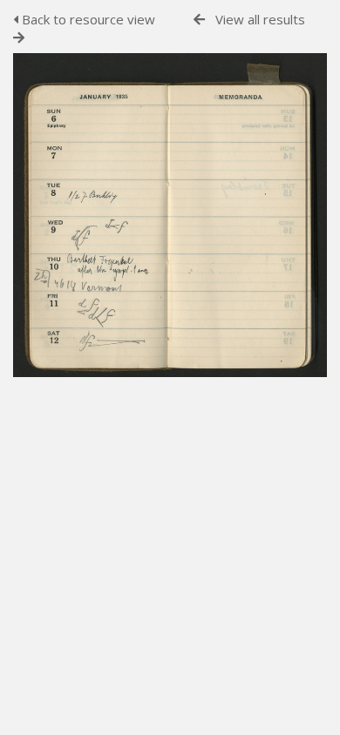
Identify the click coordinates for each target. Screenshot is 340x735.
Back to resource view (86, 19)
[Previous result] (199, 19)
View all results (260, 19)
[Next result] (18, 37)
